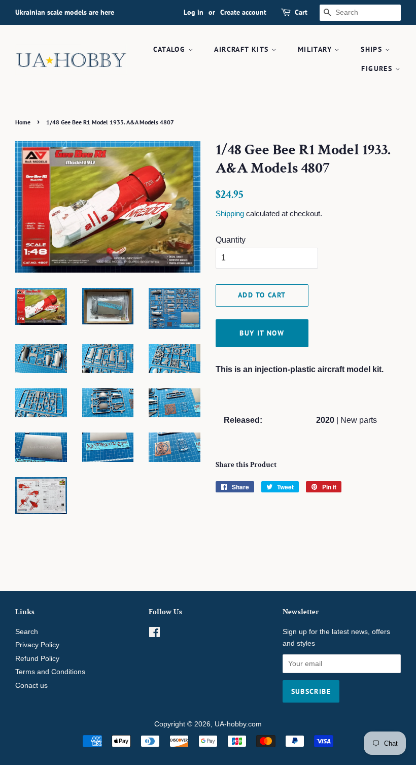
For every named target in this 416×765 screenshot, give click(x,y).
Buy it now (261, 333)
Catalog (170, 49)
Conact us (31, 685)
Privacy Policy (37, 645)
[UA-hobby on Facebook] (154, 634)
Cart (301, 12)
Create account (243, 12)
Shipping (230, 213)
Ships (373, 49)
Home (22, 122)
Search (26, 632)
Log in (193, 12)
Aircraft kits (242, 49)
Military (316, 49)
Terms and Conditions (50, 672)
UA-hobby (230, 724)
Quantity (231, 240)
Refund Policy (37, 658)
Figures (378, 68)
